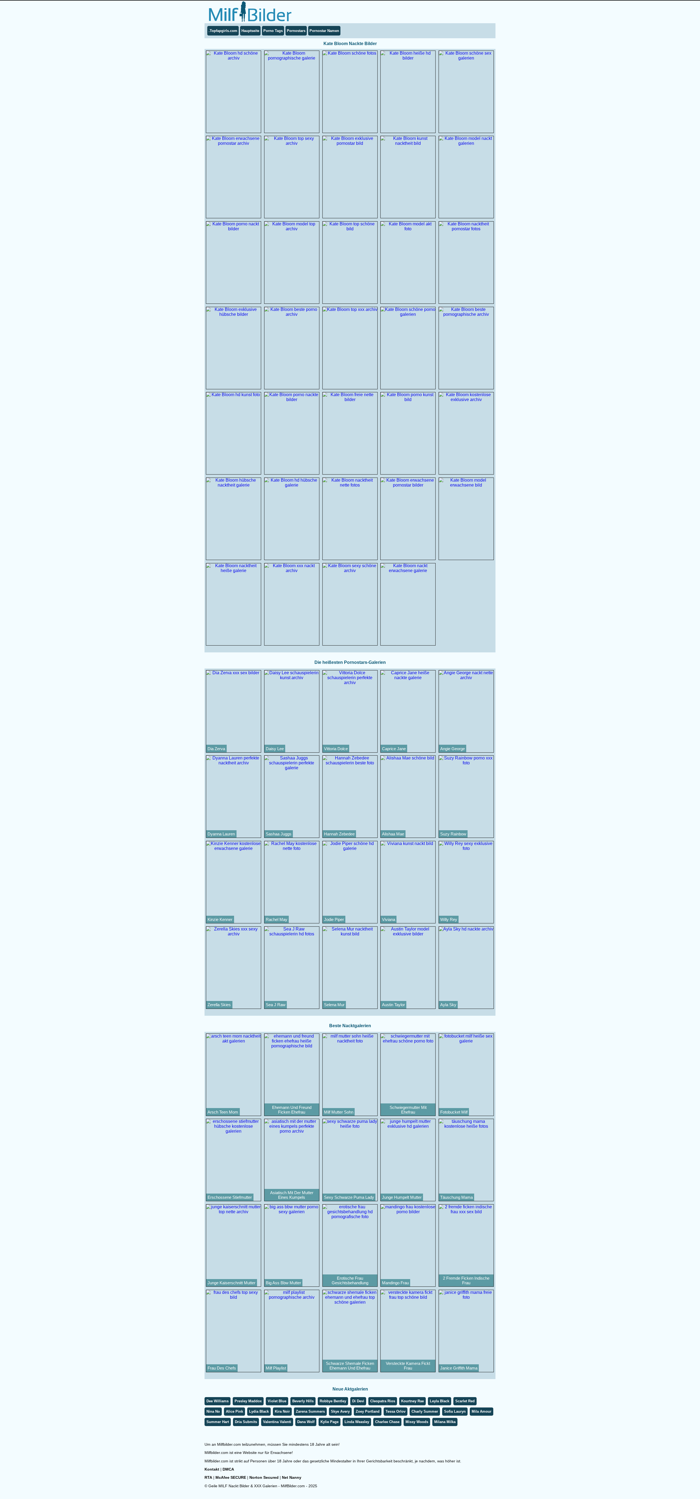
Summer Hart (217, 1422)
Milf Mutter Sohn (338, 1112)
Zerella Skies (219, 1004)
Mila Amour (481, 1411)
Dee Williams (217, 1401)
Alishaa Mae (393, 834)
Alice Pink (234, 1411)
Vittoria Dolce (336, 748)
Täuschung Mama (456, 1197)
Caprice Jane (394, 748)
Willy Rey (448, 919)
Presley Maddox (248, 1401)
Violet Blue (277, 1401)
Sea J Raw (275, 1004)
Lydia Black (259, 1411)
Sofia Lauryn (455, 1411)
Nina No (213, 1411)
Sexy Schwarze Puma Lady (349, 1197)
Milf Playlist (276, 1368)
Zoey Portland (368, 1411)
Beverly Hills (303, 1401)
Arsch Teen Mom (223, 1112)
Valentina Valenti (277, 1422)
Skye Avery (340, 1411)
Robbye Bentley (333, 1401)
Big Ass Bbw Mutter (283, 1282)
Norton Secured (264, 1477)
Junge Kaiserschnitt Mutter (231, 1282)
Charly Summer (425, 1411)
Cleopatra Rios (382, 1401)
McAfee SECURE (230, 1477)
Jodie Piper (334, 919)
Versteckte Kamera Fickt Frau (408, 1365)
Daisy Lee (275, 748)
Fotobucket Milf (454, 1112)
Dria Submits (246, 1422)
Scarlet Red (465, 1401)
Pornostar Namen (324, 31)
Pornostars (296, 31)
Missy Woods (417, 1422)
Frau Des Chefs (222, 1368)
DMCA (228, 1469)
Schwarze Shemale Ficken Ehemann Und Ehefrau (350, 1365)
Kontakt (212, 1469)
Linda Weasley (357, 1422)
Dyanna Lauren (221, 834)
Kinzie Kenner (220, 919)
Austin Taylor (393, 1004)
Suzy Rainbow (453, 834)
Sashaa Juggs (278, 834)
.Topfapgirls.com (223, 31)
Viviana (388, 919)
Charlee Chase (387, 1422)
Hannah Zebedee (339, 834)
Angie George (452, 748)
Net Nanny (291, 1477)
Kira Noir (282, 1411)
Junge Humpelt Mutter (402, 1197)
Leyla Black (439, 1401)
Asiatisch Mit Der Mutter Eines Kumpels (291, 1195)
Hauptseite (250, 31)
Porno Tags (273, 31)
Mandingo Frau (395, 1282)
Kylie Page (329, 1422)
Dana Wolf (305, 1422)
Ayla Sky (448, 1004)
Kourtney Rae (412, 1401)
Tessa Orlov (396, 1411)
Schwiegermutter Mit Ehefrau (408, 1109)
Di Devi (358, 1401)
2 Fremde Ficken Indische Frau (466, 1280)
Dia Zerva (216, 748)
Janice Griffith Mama (458, 1368)
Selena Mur (334, 1004)
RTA (208, 1477)
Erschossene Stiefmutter (230, 1197)
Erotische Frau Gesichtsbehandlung (350, 1280)
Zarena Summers (310, 1411)
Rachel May (276, 919)
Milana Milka (445, 1422)
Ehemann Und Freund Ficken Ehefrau (291, 1109)
